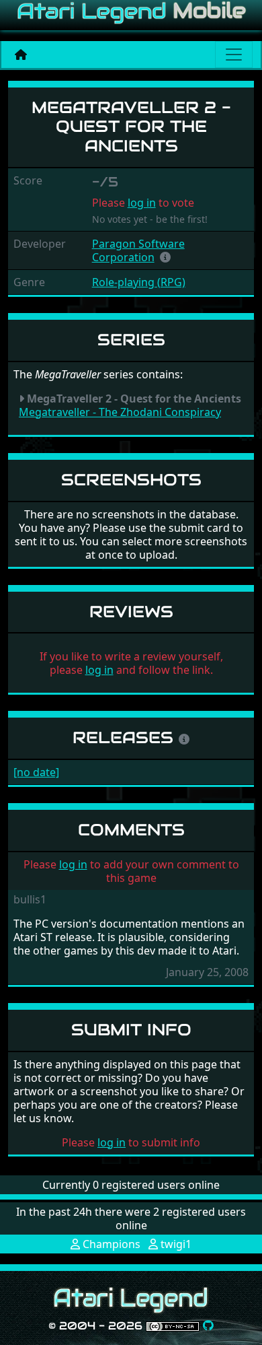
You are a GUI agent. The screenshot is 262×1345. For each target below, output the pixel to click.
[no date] (36, 772)
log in (142, 202)
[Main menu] (234, 54)
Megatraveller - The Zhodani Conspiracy (120, 412)
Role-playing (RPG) (138, 282)
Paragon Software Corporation (138, 250)
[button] (165, 257)
